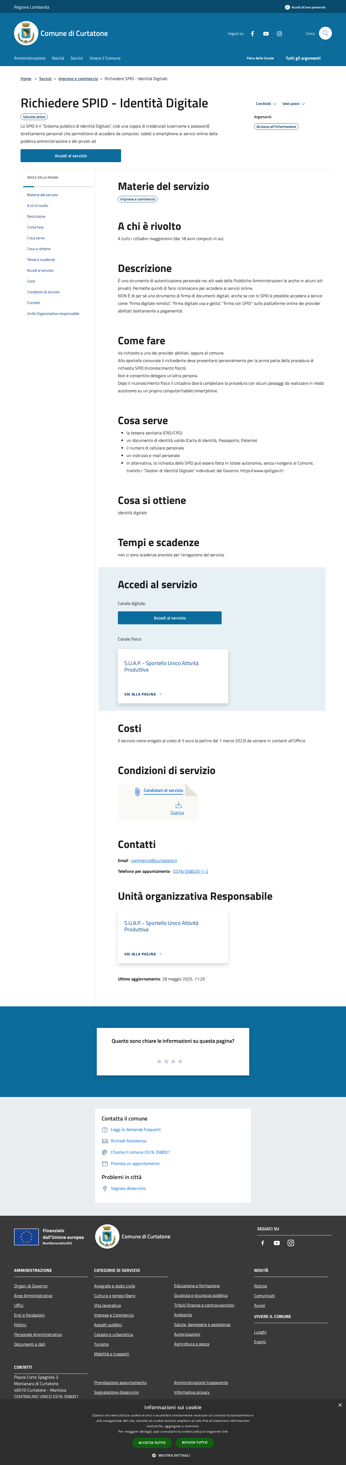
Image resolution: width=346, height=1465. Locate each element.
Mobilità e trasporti (111, 1354)
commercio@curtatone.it (154, 860)
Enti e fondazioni (29, 1315)
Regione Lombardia (31, 7)
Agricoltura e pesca (191, 1344)
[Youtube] (263, 33)
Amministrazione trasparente (201, 1382)
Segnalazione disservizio (116, 1392)
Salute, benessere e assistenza (202, 1324)
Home (26, 78)
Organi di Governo (30, 1286)
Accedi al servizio (71, 155)
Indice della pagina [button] (42, 177)
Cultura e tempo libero (114, 1295)
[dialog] (173, 1432)
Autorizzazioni (187, 1334)
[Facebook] (250, 33)
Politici (20, 1324)
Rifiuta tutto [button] (195, 1442)
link (225, 1431)
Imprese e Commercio (114, 1315)
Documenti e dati (29, 1344)
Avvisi (259, 1305)
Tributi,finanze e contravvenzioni (204, 1305)
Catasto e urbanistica (113, 1334)
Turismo (101, 1344)
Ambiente (183, 1314)
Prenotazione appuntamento (120, 1382)
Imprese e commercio (78, 78)
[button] (173, 1455)
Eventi (260, 1341)
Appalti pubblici (108, 1324)
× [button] (340, 1405)
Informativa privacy (192, 1392)
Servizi (45, 78)
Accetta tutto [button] (152, 1442)
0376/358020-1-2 (190, 871)
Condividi (264, 104)
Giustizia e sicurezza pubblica (201, 1295)
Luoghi (260, 1332)
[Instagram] (277, 33)
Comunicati (264, 1295)
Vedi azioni (291, 104)
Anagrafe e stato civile (114, 1286)
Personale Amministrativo (38, 1334)
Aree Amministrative (33, 1295)
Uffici (19, 1305)
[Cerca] (325, 33)
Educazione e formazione (197, 1285)
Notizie (260, 1286)
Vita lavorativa (107, 1305)
